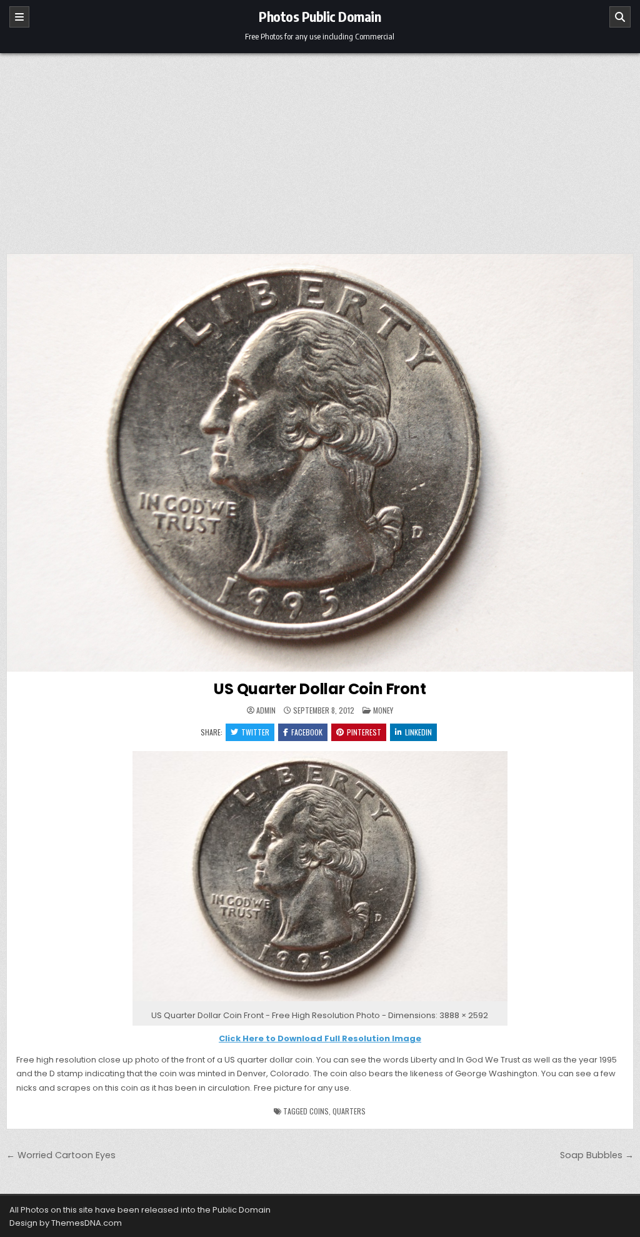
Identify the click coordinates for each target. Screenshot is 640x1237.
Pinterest (364, 732)
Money (383, 710)
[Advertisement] (320, 147)
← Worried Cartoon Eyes (61, 1155)
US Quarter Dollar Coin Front (320, 689)
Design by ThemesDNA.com (65, 1223)
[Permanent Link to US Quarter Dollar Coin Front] (320, 463)
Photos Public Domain (320, 16)
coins (319, 1111)
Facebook (306, 732)
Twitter (255, 732)
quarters (349, 1111)
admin (266, 710)
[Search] (620, 17)
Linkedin (418, 732)
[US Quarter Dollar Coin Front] (320, 1001)
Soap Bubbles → (597, 1155)
